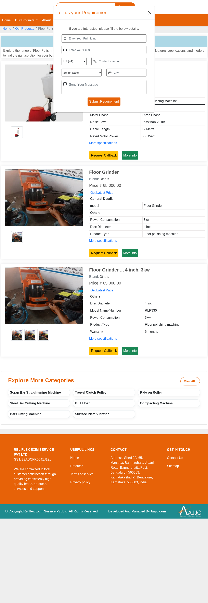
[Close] (149, 13)
